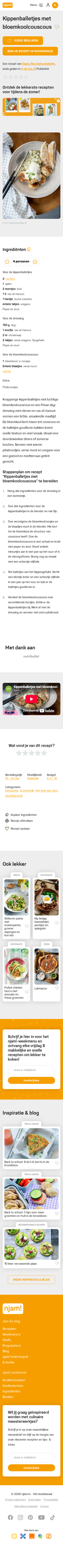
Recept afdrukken (22, 821)
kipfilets (10, 279)
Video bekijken (26, 40)
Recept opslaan (20, 829)
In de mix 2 (28, 69)
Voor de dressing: (13, 318)
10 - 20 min (12, 778)
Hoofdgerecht (14, 796)
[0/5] (16, 77)
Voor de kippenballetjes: (17, 272)
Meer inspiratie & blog (31, 1280)
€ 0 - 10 (52, 778)
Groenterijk (27, 790)
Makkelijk (32, 778)
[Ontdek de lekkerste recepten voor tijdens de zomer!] (31, 107)
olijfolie (7, 371)
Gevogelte (11, 790)
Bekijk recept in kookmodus (30, 51)
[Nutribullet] (31, 656)
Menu (33, 5)
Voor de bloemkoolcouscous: (20, 354)
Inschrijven (31, 1080)
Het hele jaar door (47, 790)
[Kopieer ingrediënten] (29, 249)
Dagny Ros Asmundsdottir (38, 64)
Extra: (6, 380)
